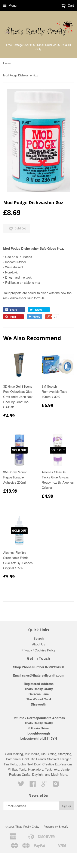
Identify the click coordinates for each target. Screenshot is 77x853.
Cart (70, 5)
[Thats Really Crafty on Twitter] (21, 785)
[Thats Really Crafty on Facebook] (33, 785)
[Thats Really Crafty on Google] (44, 785)
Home (6, 63)
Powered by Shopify (55, 826)
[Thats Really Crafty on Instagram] (56, 785)
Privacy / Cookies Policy (38, 650)
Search (39, 638)
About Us (38, 644)
